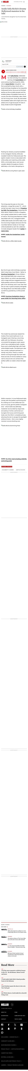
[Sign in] (24, 1)
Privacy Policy (5, 1049)
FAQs (16, 1012)
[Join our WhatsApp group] (4, 1032)
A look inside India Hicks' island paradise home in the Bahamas (13, 980)
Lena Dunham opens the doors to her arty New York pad (13, 987)
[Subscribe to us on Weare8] (23, 1029)
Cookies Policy (14, 1037)
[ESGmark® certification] (11, 1005)
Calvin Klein (5, 231)
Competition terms (6, 1053)
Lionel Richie (10, 84)
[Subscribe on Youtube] (4, 1029)
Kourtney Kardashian (8, 274)
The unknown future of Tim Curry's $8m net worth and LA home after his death (17, 939)
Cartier (22, 229)
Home (3, 5)
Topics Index (18, 1019)
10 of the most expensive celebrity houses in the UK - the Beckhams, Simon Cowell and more (13, 972)
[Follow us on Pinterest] (17, 1029)
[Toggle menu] (2, 1)
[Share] (25, 66)
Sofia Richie (14, 76)
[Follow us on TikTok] (23, 1025)
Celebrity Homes (8, 469)
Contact (3, 1019)
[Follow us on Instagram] (4, 1025)
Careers (3, 1065)
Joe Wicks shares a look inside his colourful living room (14, 994)
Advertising (4, 1015)
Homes (9, 5)
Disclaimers (4, 1037)
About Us (3, 1012)
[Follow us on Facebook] (11, 1025)
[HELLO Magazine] (6, 2)
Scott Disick (19, 80)
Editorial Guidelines (7, 1057)
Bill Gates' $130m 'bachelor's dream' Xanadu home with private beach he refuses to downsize (16, 954)
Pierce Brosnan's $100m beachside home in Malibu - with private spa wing (16, 946)
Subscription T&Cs (20, 1015)
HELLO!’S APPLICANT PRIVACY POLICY (11, 1061)
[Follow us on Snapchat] (11, 1029)
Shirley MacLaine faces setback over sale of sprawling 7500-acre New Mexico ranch (17, 931)
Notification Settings (17, 1049)
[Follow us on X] (17, 1025)
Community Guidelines (7, 1041)
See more (3, 926)
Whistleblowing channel (8, 1045)
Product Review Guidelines (15, 1065)
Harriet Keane (8, 60)
